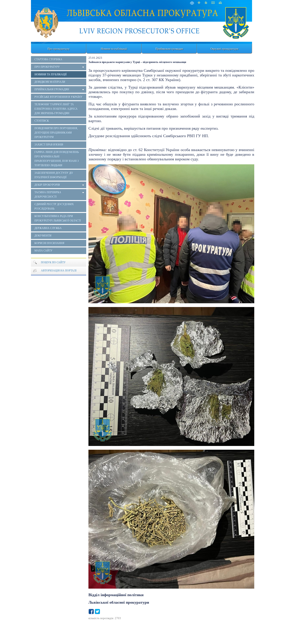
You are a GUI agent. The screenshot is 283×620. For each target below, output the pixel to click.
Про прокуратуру (59, 48)
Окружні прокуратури (224, 48)
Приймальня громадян (169, 48)
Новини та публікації (114, 48)
